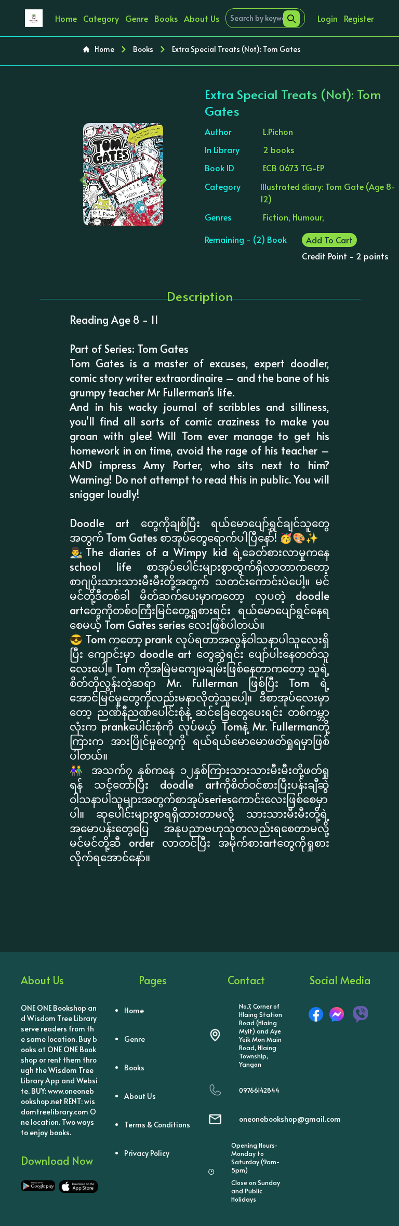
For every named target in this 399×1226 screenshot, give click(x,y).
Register (359, 18)
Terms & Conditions (157, 1124)
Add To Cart (329, 239)
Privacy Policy (146, 1153)
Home (66, 18)
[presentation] (84, 177)
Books (166, 18)
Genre (136, 18)
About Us (201, 18)
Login (327, 18)
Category (101, 18)
